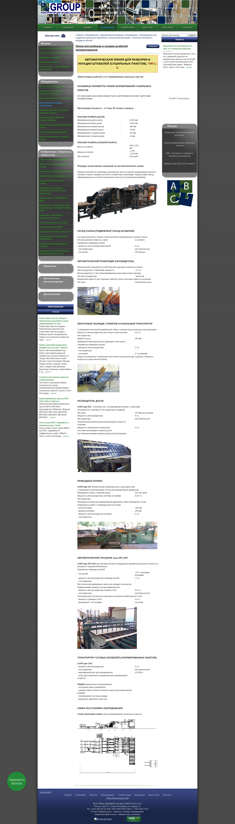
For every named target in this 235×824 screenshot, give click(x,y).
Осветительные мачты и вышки (53, 222)
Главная (47, 27)
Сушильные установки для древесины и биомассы (51, 92)
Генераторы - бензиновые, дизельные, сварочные (51, 216)
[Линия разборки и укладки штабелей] (118, 202)
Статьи (55, 312)
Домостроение (52, 294)
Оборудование (107, 27)
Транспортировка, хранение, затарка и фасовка (52, 118)
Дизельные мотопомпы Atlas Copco (55, 232)
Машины (87, 27)
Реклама (172, 126)
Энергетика (147, 27)
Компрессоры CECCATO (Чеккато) (179, 164)
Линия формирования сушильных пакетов (179, 144)
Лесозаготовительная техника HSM (55, 48)
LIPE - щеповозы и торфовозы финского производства (179, 154)
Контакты (187, 27)
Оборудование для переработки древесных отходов (54, 111)
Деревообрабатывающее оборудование (50, 104)
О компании (67, 27)
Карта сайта (167, 27)
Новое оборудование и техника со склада (54, 137)
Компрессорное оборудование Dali (55, 176)
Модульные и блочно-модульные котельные (180, 133)
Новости (180, 39)
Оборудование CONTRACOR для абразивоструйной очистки (54, 252)
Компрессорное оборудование (53, 132)
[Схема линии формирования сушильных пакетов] (117, 746)
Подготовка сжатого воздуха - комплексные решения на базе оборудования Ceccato (53, 321)
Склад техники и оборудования (53, 159)
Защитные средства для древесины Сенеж (55, 126)
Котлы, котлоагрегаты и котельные (55, 98)
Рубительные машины (49, 62)
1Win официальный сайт (117, 798)
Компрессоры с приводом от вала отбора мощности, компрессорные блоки (55, 208)
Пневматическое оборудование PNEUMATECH (53, 237)
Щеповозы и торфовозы (50, 57)
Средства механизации (119, 38)
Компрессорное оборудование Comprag (53, 245)
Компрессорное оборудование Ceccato (53, 165)
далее (48, 340)
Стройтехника (127, 27)
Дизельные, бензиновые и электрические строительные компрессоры (52, 191)
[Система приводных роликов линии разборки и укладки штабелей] (117, 536)
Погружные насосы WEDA (51, 227)
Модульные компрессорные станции (51, 182)
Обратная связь (52, 35)
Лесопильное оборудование (52, 86)
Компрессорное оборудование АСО (55, 171)
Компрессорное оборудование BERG (53, 199)
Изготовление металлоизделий (53, 280)
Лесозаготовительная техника (53, 53)
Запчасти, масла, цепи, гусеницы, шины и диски (54, 68)
